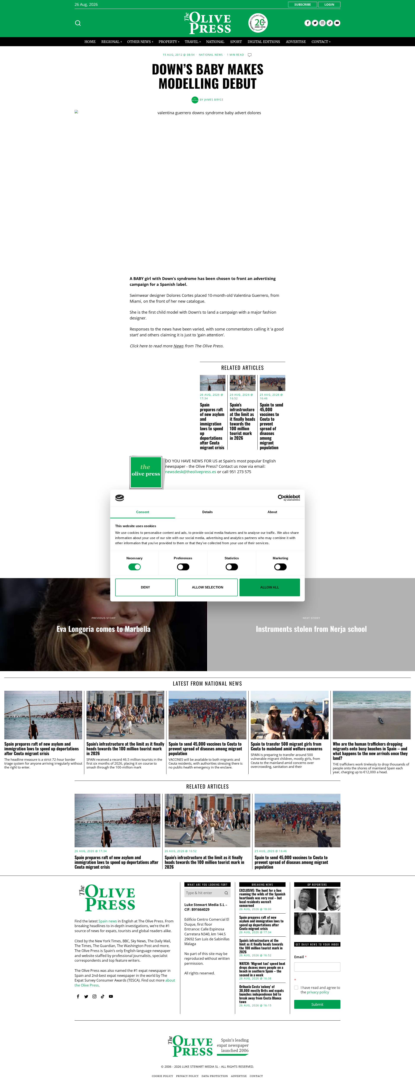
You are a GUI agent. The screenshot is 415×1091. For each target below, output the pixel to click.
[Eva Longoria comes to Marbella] (103, 624)
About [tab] (272, 512)
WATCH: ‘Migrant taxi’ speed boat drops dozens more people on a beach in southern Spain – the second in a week (262, 969)
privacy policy (318, 992)
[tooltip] (307, 23)
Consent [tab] (142, 512)
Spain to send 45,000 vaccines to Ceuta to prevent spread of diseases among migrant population (271, 426)
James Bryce (213, 99)
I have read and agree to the (320, 990)
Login (329, 4)
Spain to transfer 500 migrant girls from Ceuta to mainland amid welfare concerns (286, 746)
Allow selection (207, 587)
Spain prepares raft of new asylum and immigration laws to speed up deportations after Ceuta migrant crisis (212, 426)
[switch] (183, 566)
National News (211, 55)
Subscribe (302, 4)
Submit (317, 1004)
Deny (145, 587)
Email (300, 957)
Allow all (269, 587)
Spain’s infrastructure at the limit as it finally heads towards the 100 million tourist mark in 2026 (242, 421)
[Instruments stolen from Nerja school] (311, 624)
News (178, 345)
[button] (226, 893)
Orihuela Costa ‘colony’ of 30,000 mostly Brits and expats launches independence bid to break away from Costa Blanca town (261, 994)
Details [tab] (207, 512)
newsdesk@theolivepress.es (190, 471)
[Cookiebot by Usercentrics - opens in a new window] (281, 498)
